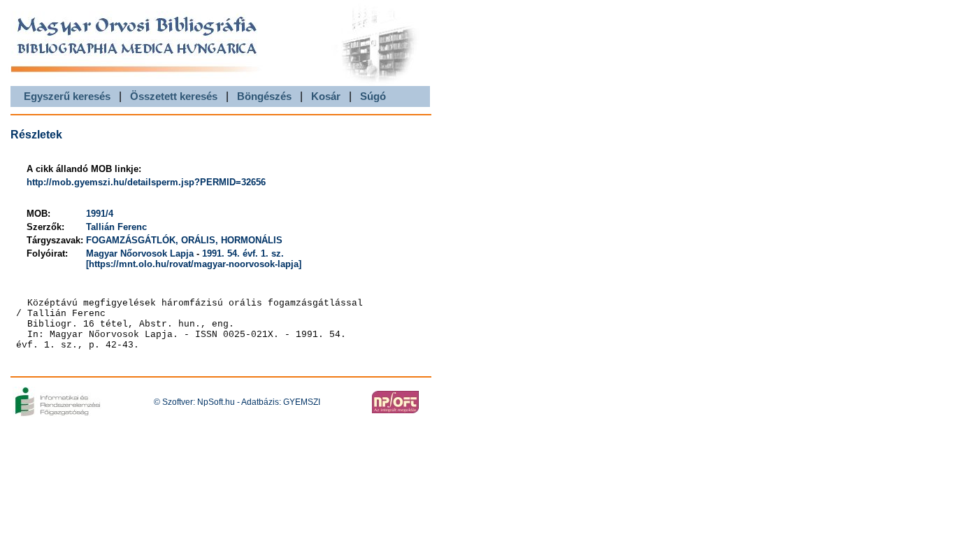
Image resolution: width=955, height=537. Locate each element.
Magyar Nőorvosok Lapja (140, 253)
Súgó (373, 96)
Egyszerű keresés (67, 96)
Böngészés (264, 96)
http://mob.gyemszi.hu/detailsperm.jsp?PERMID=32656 (146, 182)
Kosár (325, 96)
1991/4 (99, 213)
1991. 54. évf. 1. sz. (243, 253)
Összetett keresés (173, 96)
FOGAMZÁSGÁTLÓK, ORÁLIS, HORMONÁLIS (184, 240)
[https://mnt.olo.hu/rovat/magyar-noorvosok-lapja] (193, 264)
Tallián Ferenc (116, 227)
